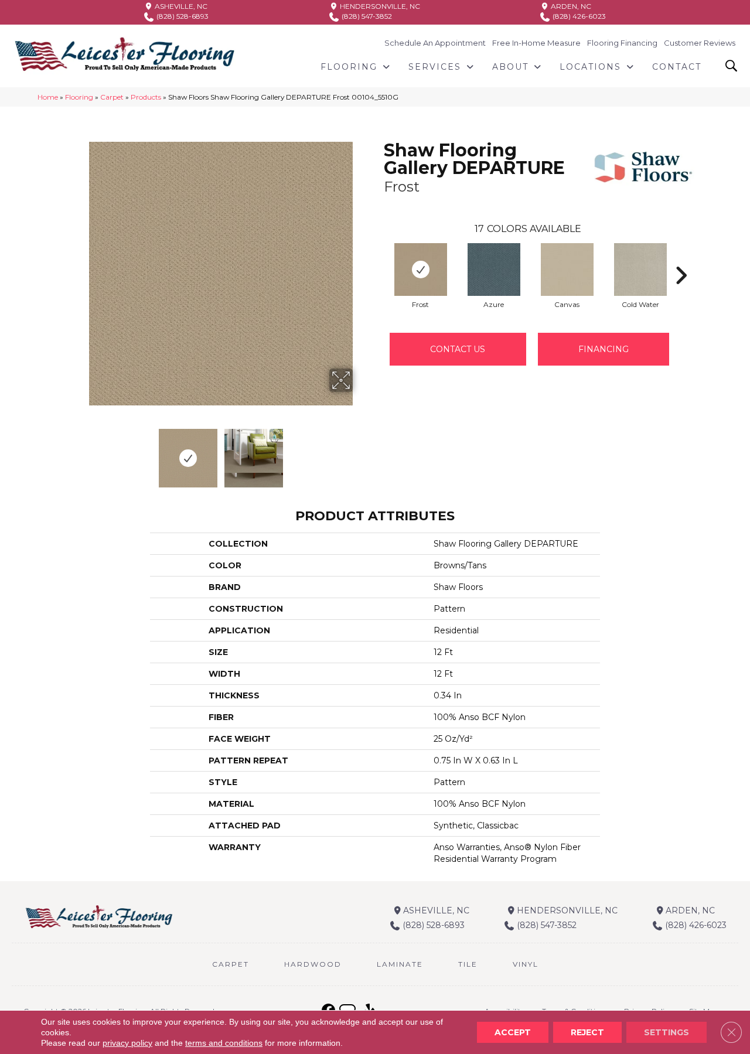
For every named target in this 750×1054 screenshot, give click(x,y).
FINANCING (603, 349)
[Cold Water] (640, 269)
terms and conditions (223, 1043)
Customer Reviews (699, 42)
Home (48, 97)
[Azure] (494, 269)
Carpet (112, 97)
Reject (587, 1032)
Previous (81, 452)
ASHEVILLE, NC (180, 6)
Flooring (79, 97)
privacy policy (127, 1043)
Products (146, 97)
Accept (513, 1032)
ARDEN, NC (570, 6)
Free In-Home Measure (536, 42)
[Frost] (420, 269)
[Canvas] (567, 269)
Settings (666, 1032)
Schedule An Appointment (435, 42)
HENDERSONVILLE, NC (379, 6)
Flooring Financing (622, 42)
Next (360, 452)
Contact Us (457, 349)
